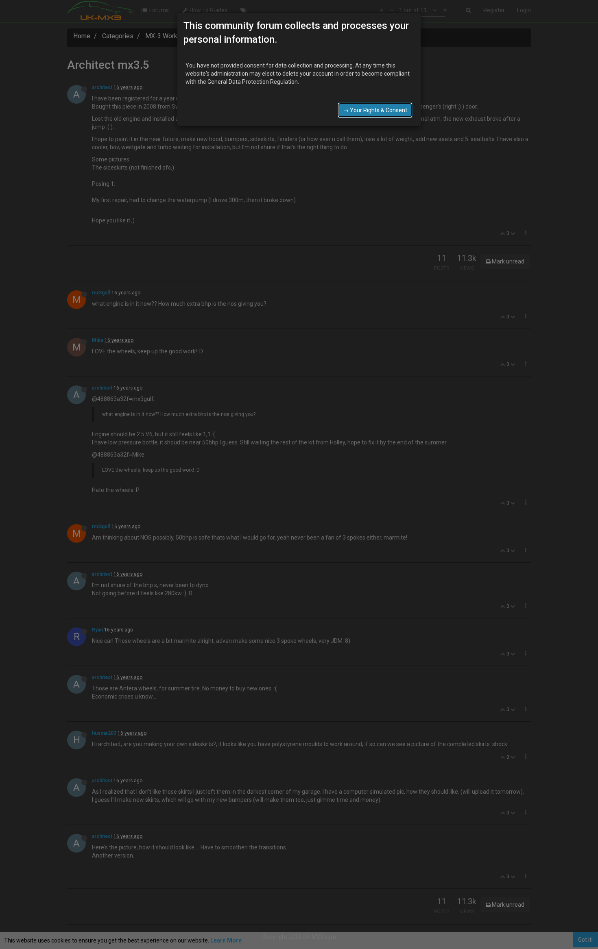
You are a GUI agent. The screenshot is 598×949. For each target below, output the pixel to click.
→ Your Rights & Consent (375, 110)
